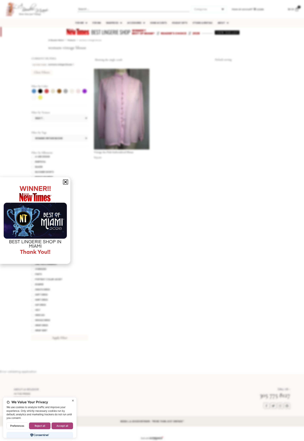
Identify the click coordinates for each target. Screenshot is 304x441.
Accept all (62, 425)
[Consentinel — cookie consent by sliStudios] (39, 435)
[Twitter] (273, 406)
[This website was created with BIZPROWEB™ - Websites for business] (152, 438)
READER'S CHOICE (173, 33)
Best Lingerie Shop (110, 32)
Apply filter (59, 338)
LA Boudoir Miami (56, 40)
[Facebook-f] (267, 406)
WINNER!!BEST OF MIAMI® (143, 32)
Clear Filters (42, 72)
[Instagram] (280, 406)
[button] (65, 182)
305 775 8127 (275, 395)
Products (72, 40)
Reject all (40, 425)
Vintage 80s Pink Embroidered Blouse (114, 152)
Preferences (17, 425)
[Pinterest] (287, 406)
